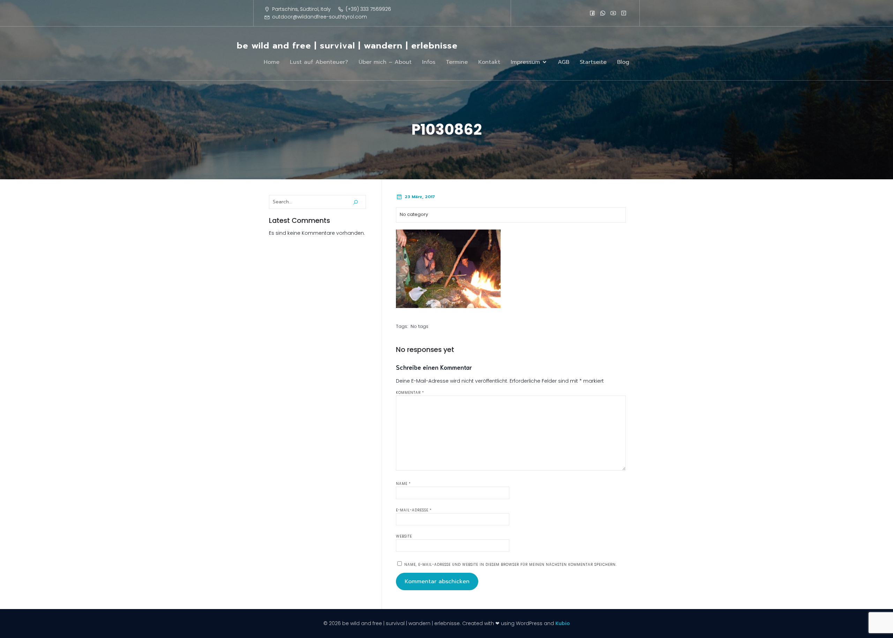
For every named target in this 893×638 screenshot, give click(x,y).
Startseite (593, 62)
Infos (428, 62)
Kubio (562, 623)
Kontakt (489, 62)
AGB (563, 62)
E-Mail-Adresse (414, 510)
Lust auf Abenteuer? (319, 62)
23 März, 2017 (420, 197)
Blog (623, 62)
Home (271, 62)
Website (404, 536)
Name (403, 483)
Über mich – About (385, 62)
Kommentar (410, 392)
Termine (457, 62)
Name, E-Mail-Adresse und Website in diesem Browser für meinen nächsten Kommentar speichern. (510, 564)
